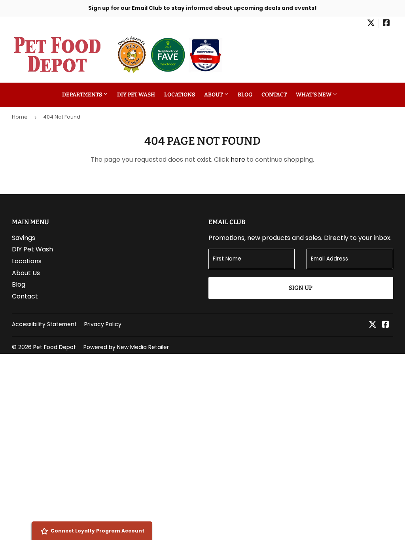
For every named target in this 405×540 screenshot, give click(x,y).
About (214, 94)
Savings (23, 237)
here (238, 159)
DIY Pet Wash (136, 94)
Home (20, 117)
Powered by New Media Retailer (126, 347)
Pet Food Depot (54, 347)
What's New (314, 94)
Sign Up (300, 287)
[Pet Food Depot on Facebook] (386, 24)
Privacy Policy (102, 324)
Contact (274, 94)
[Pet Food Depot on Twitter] (371, 24)
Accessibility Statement (44, 324)
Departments (82, 94)
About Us (26, 273)
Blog (245, 94)
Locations (179, 94)
